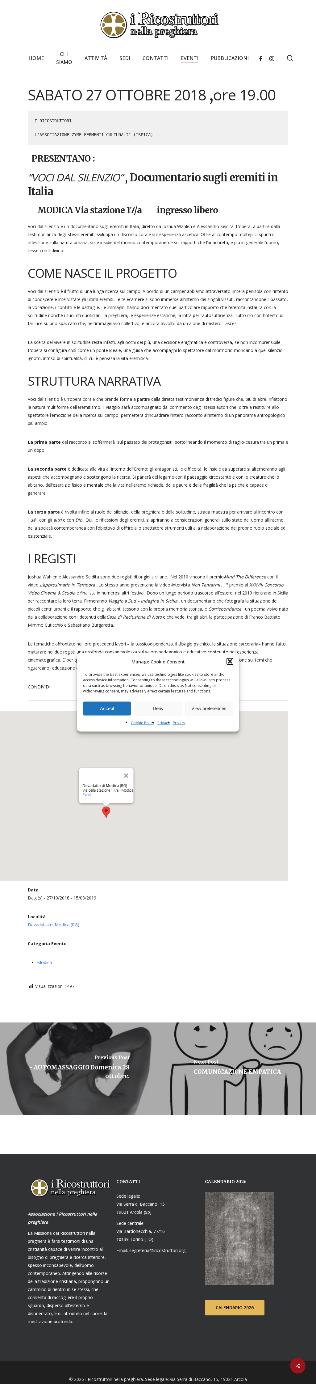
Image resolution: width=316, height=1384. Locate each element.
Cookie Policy (142, 722)
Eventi (88, 795)
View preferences (209, 708)
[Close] (126, 775)
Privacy (163, 722)
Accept (107, 708)
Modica (44, 962)
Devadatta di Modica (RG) (53, 925)
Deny (158, 708)
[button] (230, 661)
